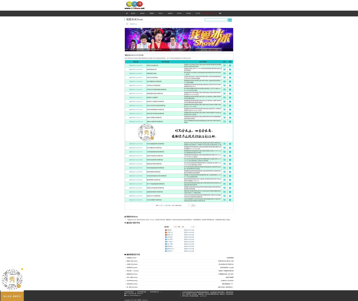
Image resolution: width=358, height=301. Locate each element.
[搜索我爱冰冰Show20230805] (230, 192)
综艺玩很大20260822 (132, 284)
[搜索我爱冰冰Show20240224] (230, 74)
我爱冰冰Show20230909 (135, 172)
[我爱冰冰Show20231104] (224, 122)
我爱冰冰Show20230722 (135, 200)
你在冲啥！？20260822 (133, 271)
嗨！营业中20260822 (132, 287)
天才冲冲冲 (170, 239)
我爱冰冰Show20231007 (135, 156)
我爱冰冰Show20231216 (135, 101)
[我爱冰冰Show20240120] (224, 90)
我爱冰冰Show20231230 (135, 93)
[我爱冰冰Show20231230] (224, 94)
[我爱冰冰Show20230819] (224, 184)
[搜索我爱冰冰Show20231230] (230, 94)
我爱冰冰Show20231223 (135, 97)
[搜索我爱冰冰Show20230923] (230, 164)
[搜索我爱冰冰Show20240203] (230, 82)
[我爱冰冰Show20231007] (224, 156)
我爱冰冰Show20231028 (135, 144)
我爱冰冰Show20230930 (135, 160)
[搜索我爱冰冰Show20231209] (230, 106)
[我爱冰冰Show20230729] (224, 196)
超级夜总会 (170, 246)
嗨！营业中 (170, 242)
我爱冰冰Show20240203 (135, 81)
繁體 (220, 13)
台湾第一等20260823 (132, 264)
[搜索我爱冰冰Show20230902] (230, 176)
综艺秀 (139, 300)
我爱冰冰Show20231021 (135, 148)
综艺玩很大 (170, 237)
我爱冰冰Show (133, 24)
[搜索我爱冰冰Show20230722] (230, 200)
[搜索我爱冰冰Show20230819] (230, 184)
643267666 (131, 293)
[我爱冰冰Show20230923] (224, 164)
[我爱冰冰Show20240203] (224, 82)
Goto (193, 205)
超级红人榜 (170, 235)
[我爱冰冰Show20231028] (224, 144)
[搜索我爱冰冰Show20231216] (230, 102)
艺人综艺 (198, 13)
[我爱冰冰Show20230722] (224, 200)
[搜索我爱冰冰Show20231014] (230, 152)
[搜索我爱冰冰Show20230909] (230, 172)
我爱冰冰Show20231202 (135, 109)
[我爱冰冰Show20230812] (224, 188)
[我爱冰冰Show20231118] (224, 114)
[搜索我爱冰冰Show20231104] (230, 122)
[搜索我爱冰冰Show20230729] (230, 196)
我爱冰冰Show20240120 (135, 89)
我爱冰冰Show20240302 (135, 69)
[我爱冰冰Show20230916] (224, 168)
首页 (127, 13)
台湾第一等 (170, 232)
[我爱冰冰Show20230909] (224, 172)
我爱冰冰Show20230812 (135, 188)
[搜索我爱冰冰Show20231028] (230, 144)
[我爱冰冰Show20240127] (224, 86)
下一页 (163, 205)
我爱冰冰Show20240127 (135, 85)
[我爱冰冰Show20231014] (224, 152)
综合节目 (179, 13)
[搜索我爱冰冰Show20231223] (230, 98)
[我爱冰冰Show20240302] (224, 70)
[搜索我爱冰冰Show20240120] (230, 90)
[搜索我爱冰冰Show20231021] (230, 148)
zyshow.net (145, 300)
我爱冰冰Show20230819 (135, 184)
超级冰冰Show (170, 249)
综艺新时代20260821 (132, 267)
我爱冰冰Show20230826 (135, 180)
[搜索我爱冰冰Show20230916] (230, 168)
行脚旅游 (151, 13)
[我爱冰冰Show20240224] (224, 74)
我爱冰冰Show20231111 (135, 117)
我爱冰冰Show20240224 (135, 73)
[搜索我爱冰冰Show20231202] (230, 110)
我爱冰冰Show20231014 (135, 152)
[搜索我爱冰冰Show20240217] (230, 78)
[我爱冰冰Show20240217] (224, 78)
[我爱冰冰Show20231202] (224, 110)
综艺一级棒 (170, 244)
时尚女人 (161, 13)
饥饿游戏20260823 (131, 258)
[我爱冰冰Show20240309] (224, 66)
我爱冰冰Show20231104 (135, 121)
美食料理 (170, 13)
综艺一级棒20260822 (132, 277)
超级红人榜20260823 (132, 261)
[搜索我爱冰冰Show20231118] (230, 114)
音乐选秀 (188, 13)
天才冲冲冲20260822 (132, 280)
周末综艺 (142, 13)
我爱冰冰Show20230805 (135, 192)
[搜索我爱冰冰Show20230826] (230, 180)
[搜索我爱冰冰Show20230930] (230, 160)
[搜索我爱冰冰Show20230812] (230, 188)
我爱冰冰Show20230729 (135, 196)
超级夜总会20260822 (132, 274)
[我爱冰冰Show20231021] (224, 148)
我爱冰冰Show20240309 (135, 65)
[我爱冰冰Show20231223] (224, 98)
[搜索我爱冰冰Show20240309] (230, 66)
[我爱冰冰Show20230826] (224, 180)
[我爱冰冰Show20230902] (224, 176)
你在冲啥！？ (170, 251)
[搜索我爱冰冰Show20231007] (230, 156)
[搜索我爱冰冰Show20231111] (230, 118)
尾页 (167, 205)
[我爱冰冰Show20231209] (224, 106)
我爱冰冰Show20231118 (135, 113)
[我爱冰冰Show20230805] (224, 192)
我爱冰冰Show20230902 (135, 176)
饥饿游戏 (169, 230)
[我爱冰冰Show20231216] (224, 102)
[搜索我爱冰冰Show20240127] (230, 86)
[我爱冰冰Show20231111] (224, 118)
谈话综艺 (133, 13)
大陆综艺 (214, 13)
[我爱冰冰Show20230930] (224, 160)
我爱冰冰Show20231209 (135, 105)
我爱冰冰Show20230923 (135, 164)
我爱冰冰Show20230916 (135, 168)
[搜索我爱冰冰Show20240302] (230, 70)
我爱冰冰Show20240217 (135, 77)
